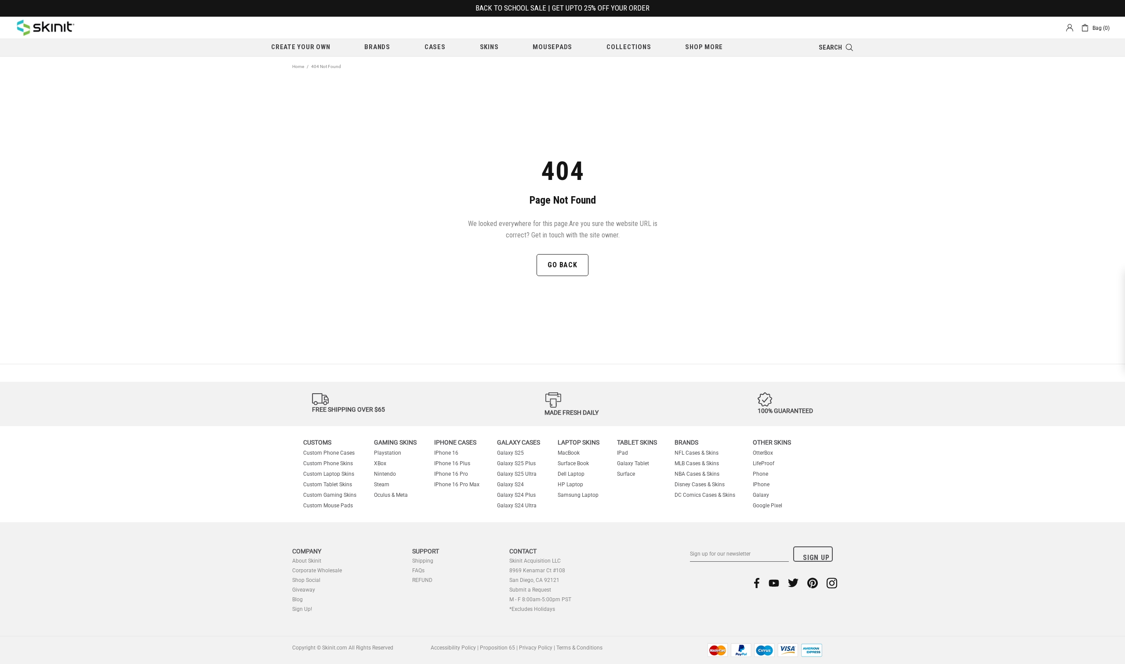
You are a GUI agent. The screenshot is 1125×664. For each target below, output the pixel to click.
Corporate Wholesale (317, 570)
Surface (626, 474)
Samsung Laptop (578, 495)
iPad (622, 453)
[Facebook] (757, 583)
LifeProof (763, 463)
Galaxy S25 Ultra (517, 474)
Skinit (45, 28)
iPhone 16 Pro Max (456, 484)
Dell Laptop (571, 474)
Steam (381, 484)
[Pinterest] (812, 583)
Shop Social (306, 580)
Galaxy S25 (510, 453)
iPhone (761, 484)
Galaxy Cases (518, 442)
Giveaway (303, 590)
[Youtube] (774, 583)
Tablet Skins (637, 442)
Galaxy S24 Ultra (517, 505)
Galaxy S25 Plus (516, 463)
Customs (317, 442)
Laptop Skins (578, 442)
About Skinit (306, 561)
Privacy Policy (535, 648)
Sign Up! (302, 609)
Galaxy (761, 495)
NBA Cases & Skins (697, 474)
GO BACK (562, 265)
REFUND (422, 580)
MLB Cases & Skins (697, 463)
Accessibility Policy (453, 648)
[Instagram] (832, 583)
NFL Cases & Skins (697, 453)
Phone (760, 474)
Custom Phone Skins (328, 463)
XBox (380, 463)
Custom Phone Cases (329, 453)
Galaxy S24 (510, 484)
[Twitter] (793, 583)
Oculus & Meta (391, 495)
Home (298, 66)
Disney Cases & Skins (700, 484)
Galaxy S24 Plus (516, 495)
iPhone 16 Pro (451, 474)
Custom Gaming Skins (329, 495)
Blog (297, 599)
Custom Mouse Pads (328, 505)
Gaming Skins (395, 442)
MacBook (569, 453)
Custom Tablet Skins (327, 484)
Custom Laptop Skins (328, 474)
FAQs (418, 570)
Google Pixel (767, 505)
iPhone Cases (455, 442)
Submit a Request (530, 590)
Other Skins (772, 442)
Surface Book (573, 463)
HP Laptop (570, 484)
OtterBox (763, 453)
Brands (686, 442)
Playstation (387, 453)
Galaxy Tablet (633, 463)
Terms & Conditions (579, 648)
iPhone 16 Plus (452, 463)
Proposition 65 (497, 648)
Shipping (422, 561)
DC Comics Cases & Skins (705, 495)
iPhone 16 (446, 453)
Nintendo (385, 474)
